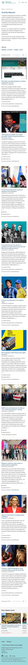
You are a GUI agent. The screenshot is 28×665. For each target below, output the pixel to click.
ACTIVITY (10, 49)
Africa (4, 590)
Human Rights (6, 159)
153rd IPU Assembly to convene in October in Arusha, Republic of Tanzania (11, 626)
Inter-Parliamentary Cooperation (12, 103)
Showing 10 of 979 (5, 54)
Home (2, 9)
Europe (4, 212)
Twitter (13, 656)
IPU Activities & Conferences (10, 106)
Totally (14, 661)
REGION (3, 49)
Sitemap (9, 641)
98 (23, 54)
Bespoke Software (21, 661)
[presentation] (0, 623)
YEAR (21, 49)
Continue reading (5, 632)
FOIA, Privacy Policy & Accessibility (12, 645)
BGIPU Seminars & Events (9, 434)
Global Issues (6, 101)
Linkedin (6, 656)
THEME (16, 49)
